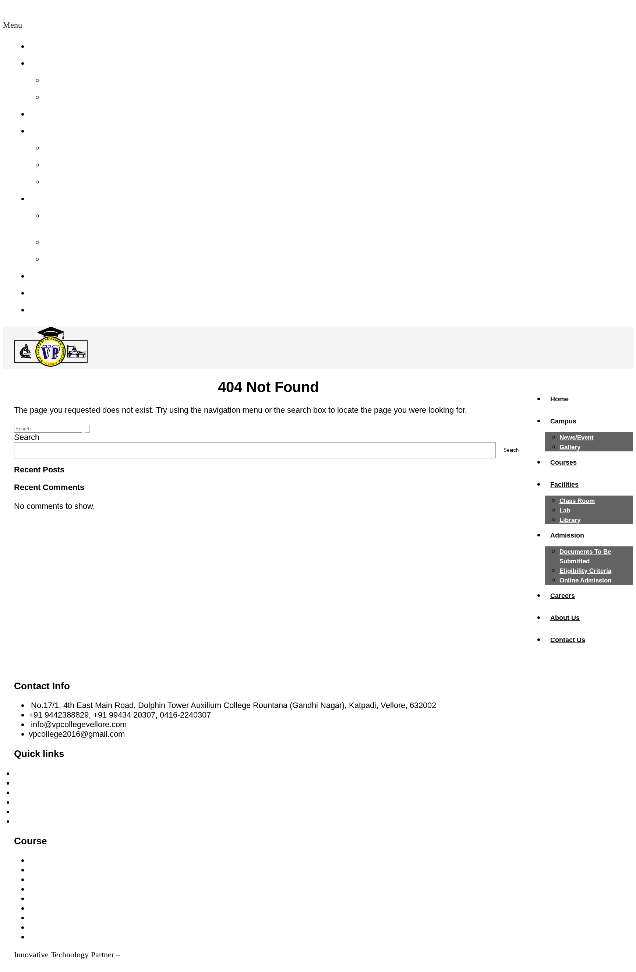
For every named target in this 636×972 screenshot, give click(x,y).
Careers (45, 276)
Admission (49, 198)
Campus (45, 63)
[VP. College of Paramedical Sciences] (51, 364)
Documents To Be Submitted (78, 220)
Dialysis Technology (64, 889)
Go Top (27, 964)
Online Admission (79, 259)
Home (41, 46)
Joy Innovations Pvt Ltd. (163, 954)
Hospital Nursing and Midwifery (84, 860)
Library (59, 181)
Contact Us (50, 309)
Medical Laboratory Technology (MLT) (95, 927)
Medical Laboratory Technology (84, 869)
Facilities (46, 130)
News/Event (67, 80)
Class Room (68, 147)
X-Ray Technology (61, 879)
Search (26, 437)
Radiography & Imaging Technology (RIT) (102, 936)
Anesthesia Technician (69, 898)
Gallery (59, 97)
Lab (52, 164)
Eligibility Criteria (78, 242)
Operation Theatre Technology (82, 908)
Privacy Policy (39, 821)
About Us (47, 292)
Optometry (47, 917)
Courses (45, 114)
